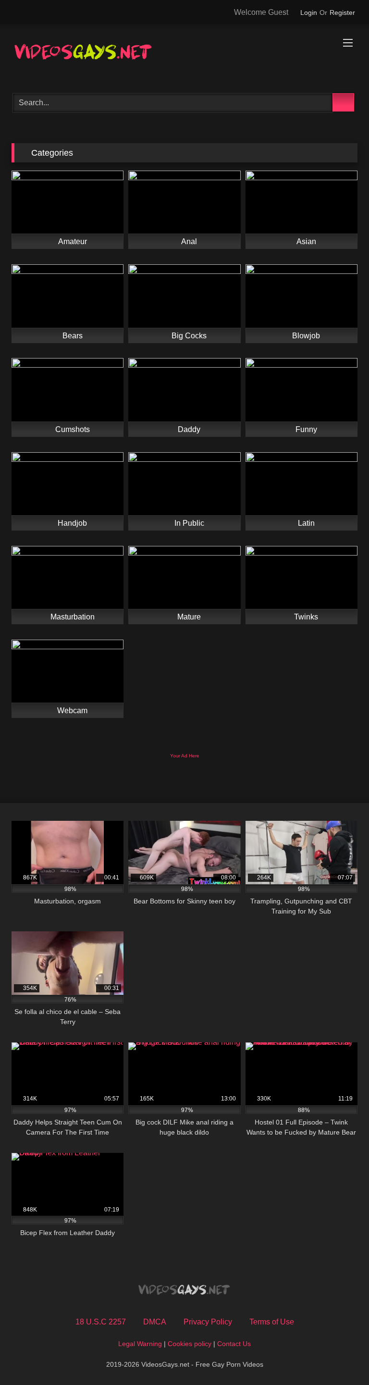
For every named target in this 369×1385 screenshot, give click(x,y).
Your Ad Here (184, 755)
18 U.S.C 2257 (100, 1322)
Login (308, 12)
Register (342, 12)
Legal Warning (140, 1344)
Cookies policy (189, 1344)
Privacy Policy (208, 1322)
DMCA (154, 1322)
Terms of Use (271, 1322)
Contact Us (234, 1344)
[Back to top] (340, 1356)
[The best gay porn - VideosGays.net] (184, 55)
